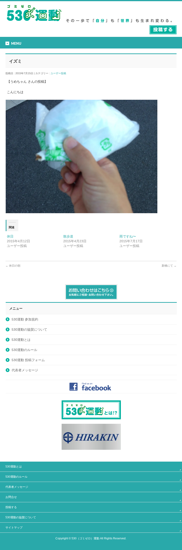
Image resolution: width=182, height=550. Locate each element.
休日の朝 (12, 265)
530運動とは (21, 340)
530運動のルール (24, 350)
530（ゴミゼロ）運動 (85, 538)
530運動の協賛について (29, 329)
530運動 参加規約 (25, 319)
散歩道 (68, 236)
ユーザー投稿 (59, 73)
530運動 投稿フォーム (28, 360)
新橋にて (169, 265)
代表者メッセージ (25, 370)
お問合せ (11, 497)
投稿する (11, 507)
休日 (10, 236)
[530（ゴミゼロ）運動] (34, 23)
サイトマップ (14, 527)
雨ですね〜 (127, 236)
